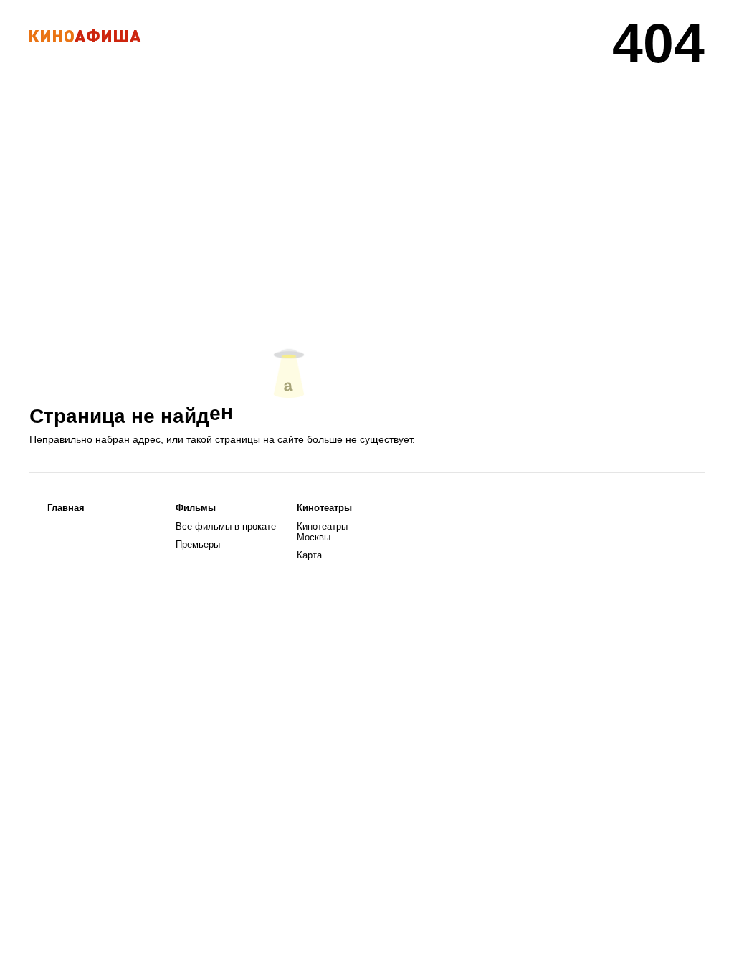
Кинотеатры (324, 507)
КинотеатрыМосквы (322, 532)
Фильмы (196, 507)
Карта (309, 555)
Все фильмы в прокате (226, 526)
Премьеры (198, 544)
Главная (66, 507)
